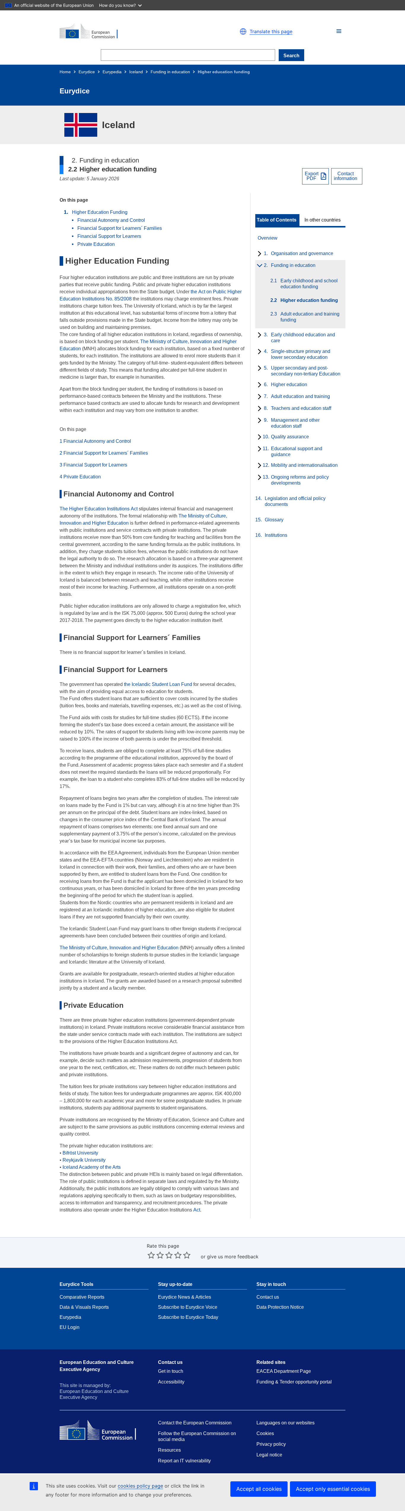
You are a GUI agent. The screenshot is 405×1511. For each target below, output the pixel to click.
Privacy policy (271, 1444)
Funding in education (170, 71)
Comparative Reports (82, 1297)
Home (65, 71)
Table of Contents (276, 220)
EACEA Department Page (283, 1371)
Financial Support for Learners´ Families (119, 228)
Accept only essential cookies (333, 1489)
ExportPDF (311, 176)
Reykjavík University (84, 1160)
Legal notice (269, 1454)
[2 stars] (156, 1255)
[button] (339, 31)
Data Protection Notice (280, 1307)
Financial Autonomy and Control (111, 220)
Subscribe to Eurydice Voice (187, 1307)
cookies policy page (140, 1486)
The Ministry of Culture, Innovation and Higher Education (119, 947)
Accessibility (171, 1381)
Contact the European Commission (195, 1422)
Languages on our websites (285, 1422)
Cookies (265, 1433)
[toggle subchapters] (258, 254)
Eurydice (87, 71)
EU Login (69, 1327)
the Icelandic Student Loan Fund (158, 684)
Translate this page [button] (271, 31)
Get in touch (170, 1371)
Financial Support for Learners (109, 236)
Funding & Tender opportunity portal (294, 1381)
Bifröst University (80, 1152)
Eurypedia (112, 71)
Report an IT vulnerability (184, 1460)
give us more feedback (233, 1257)
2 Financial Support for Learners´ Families (104, 453)
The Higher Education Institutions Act (99, 508)
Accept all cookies (259, 1489)
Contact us (267, 1297)
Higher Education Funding (99, 212)
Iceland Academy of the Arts (92, 1167)
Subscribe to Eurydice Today (188, 1317)
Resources (169, 1450)
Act (196, 1209)
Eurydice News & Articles (184, 1297)
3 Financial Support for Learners (93, 464)
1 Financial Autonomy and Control (95, 441)
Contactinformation (345, 176)
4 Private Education (80, 476)
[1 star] (151, 1255)
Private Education (96, 244)
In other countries (322, 220)
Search (291, 55)
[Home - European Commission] (128, 31)
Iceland (136, 71)
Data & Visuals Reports (84, 1307)
